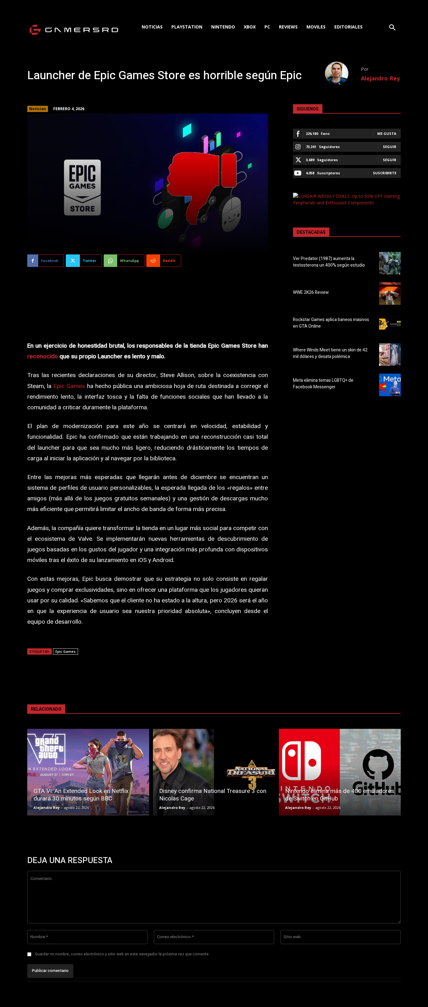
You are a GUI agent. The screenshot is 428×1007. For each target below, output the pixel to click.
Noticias (37, 108)
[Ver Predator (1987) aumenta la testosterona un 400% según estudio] (390, 263)
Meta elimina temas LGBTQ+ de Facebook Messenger (323, 383)
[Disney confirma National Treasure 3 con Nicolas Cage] (214, 772)
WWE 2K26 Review (311, 292)
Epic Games (69, 386)
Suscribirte (384, 173)
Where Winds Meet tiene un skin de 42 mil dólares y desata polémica (330, 353)
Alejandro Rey (380, 78)
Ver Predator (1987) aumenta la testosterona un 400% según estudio (329, 261)
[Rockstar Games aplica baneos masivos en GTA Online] (390, 324)
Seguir (389, 146)
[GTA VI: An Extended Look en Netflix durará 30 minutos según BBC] (88, 772)
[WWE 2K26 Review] (390, 293)
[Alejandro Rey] (343, 73)
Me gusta (386, 133)
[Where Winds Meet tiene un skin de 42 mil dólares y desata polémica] (390, 354)
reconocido (42, 356)
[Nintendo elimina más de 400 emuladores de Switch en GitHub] (340, 772)
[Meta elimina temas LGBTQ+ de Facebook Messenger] (390, 385)
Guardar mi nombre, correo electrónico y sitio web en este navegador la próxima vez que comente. (122, 954)
